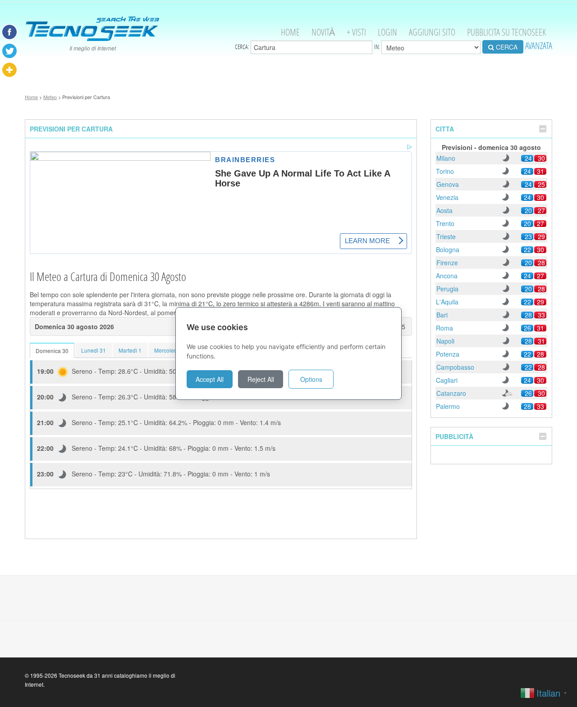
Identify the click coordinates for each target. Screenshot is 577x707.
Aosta (444, 210)
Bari (442, 314)
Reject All (260, 379)
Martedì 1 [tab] (130, 350)
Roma (444, 327)
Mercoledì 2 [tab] (168, 350)
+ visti (356, 32)
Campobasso (455, 367)
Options (311, 379)
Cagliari (447, 380)
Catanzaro (451, 393)
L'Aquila (447, 301)
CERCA (505, 46)
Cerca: (243, 47)
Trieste (446, 236)
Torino (445, 171)
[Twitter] (9, 51)
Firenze (447, 262)
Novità (323, 32)
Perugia (447, 288)
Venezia (447, 197)
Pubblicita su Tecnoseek (506, 32)
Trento (445, 223)
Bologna (447, 249)
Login (387, 32)
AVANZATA (538, 45)
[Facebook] (9, 32)
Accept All (210, 379)
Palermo (448, 406)
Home (290, 32)
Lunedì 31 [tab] (93, 350)
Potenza (447, 353)
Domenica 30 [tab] (52, 350)
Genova (447, 184)
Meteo (50, 96)
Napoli (445, 340)
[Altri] (9, 70)
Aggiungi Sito (432, 32)
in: (377, 47)
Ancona (447, 275)
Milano (445, 158)
